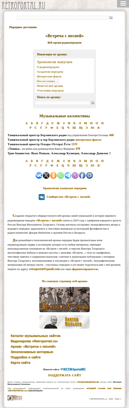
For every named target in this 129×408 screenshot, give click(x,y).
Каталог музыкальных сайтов (35, 336)
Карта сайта (20, 362)
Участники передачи (50, 90)
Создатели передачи (50, 72)
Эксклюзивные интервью (32, 352)
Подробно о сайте (25, 357)
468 (111, 135)
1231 (74, 144)
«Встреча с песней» (49, 220)
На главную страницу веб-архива (64, 281)
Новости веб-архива (50, 86)
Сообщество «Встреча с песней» (68, 196)
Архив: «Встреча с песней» (33, 346)
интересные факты (88, 139)
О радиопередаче (48, 67)
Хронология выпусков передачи (64, 188)
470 (77, 148)
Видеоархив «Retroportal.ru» (34, 341)
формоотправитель (85, 269)
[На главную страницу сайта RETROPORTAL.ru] (24, 6)
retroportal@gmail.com (44, 269)
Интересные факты (49, 76)
